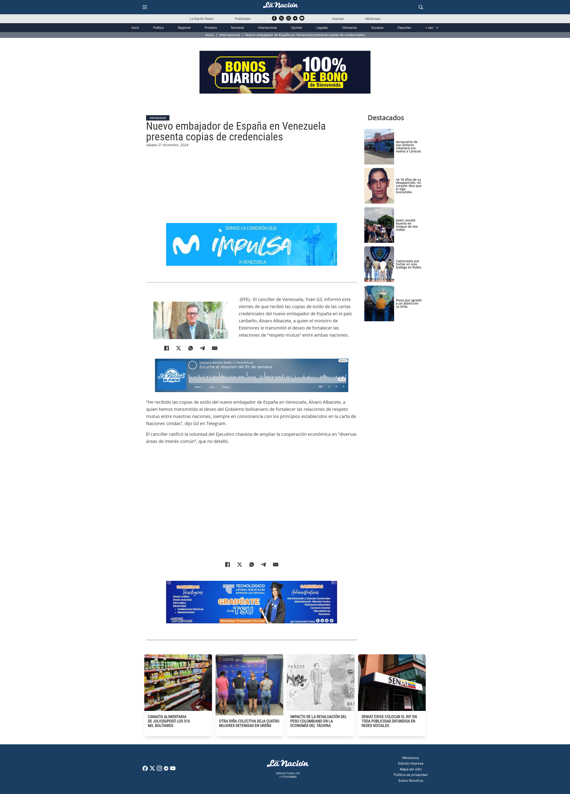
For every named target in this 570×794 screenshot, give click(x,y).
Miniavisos (372, 18)
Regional (184, 27)
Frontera (211, 27)
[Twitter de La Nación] (281, 20)
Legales (322, 27)
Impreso (338, 18)
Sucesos (377, 27)
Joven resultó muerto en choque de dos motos (407, 225)
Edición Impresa (410, 763)
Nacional (237, 27)
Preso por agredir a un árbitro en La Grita (409, 303)
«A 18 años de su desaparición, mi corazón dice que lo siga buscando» (408, 185)
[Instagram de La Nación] (288, 20)
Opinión (296, 27)
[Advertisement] (251, 179)
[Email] (275, 564)
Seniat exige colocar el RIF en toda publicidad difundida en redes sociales (389, 721)
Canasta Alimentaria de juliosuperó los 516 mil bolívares (169, 721)
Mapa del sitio (411, 769)
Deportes (404, 27)
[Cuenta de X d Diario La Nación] (152, 770)
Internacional (267, 27)
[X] (239, 564)
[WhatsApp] (251, 564)
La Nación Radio (202, 18)
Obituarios (349, 27)
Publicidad (242, 18)
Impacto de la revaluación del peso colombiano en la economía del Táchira (318, 721)
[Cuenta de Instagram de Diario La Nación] (159, 770)
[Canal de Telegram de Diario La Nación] (295, 19)
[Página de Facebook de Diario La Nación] (145, 769)
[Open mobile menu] (144, 7)
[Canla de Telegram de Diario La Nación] (166, 769)
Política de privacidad (411, 775)
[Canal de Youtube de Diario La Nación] (302, 20)
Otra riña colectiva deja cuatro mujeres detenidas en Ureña (249, 723)
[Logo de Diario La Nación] (288, 765)
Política (158, 27)
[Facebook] (227, 564)
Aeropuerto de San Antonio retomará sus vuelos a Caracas (408, 146)
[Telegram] (263, 564)
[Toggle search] (421, 7)
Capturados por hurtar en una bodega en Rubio (408, 264)
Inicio (135, 27)
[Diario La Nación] (280, 6)
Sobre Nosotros (410, 780)
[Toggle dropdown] (437, 27)
